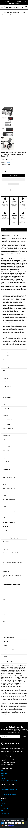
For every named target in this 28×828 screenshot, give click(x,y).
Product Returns (5, 813)
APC (2, 770)
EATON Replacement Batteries (8, 792)
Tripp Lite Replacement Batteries (8, 794)
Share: (2, 189)
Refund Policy (4, 810)
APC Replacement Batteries (7, 787)
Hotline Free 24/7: (6, 755)
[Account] (22, 7)
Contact (3, 803)
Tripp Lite (3, 778)
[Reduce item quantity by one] (3, 171)
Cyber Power (4, 773)
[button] (4, 7)
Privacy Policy (4, 805)
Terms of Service (5, 808)
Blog (2, 800)
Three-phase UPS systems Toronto (9, 780)
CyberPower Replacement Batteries (9, 789)
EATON (2, 775)
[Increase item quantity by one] (8, 171)
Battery (9, 164)
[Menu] (2, 7)
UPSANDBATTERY (12, 166)
